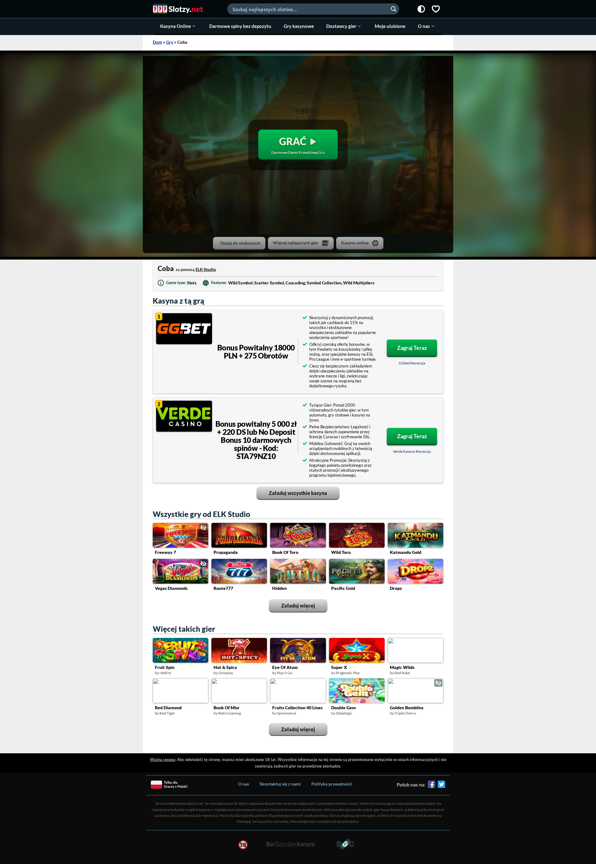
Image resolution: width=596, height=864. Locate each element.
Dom (157, 42)
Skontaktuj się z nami (280, 783)
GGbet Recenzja (412, 363)
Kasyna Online (175, 26)
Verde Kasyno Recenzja (412, 451)
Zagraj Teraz (412, 347)
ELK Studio (206, 269)
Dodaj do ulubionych (240, 243)
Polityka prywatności (331, 783)
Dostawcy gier (341, 26)
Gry (169, 42)
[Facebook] (431, 786)
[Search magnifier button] (393, 9)
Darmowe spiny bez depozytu (240, 26)
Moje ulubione (390, 26)
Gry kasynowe (299, 26)
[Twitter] (441, 786)
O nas (424, 26)
